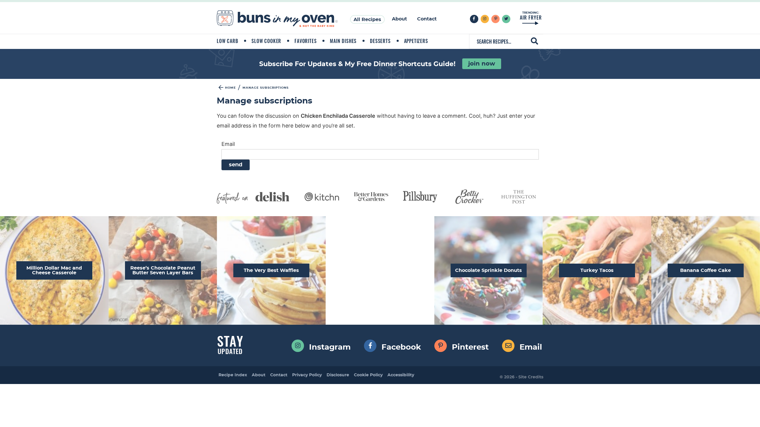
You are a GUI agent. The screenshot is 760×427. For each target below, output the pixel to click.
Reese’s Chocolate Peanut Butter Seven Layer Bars (162, 270)
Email (228, 144)
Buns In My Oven (277, 18)
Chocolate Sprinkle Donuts (488, 270)
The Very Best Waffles (271, 270)
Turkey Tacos (597, 270)
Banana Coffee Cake (705, 270)
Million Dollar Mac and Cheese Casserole (54, 270)
